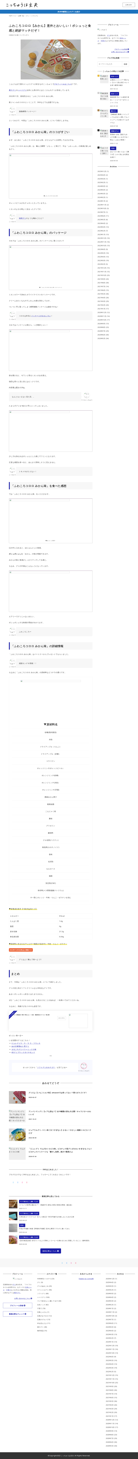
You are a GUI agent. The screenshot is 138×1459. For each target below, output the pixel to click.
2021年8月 (101, 283)
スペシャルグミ (42, 1290)
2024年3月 (101, 194)
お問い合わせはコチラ (119, 52)
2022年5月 (101, 253)
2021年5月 (101, 294)
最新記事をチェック (17, 1314)
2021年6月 (101, 290)
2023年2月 (101, 231)
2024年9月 (101, 186)
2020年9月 (101, 324)
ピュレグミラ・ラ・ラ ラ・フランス (25, 1043)
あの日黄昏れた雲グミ (20, 1046)
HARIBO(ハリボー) (44, 1279)
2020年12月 (102, 312)
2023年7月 (101, 212)
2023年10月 (102, 208)
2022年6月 (101, 249)
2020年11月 (102, 316)
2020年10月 (102, 320)
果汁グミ (12, 90)
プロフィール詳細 (120, 49)
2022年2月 (101, 264)
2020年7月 (101, 331)
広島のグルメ (42, 1319)
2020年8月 (101, 327)
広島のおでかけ (42, 1316)
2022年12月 (102, 238)
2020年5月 (101, 338)
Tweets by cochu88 (86, 1279)
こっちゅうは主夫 (67, 1456)
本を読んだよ (42, 1323)
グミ (108, 35)
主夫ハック (41, 1305)
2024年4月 (101, 190)
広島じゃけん (42, 1312)
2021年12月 (102, 268)
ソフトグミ (25, 35)
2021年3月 (101, 301)
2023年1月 (101, 234)
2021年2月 (101, 305)
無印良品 (40, 1331)
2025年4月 (101, 175)
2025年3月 (101, 179)
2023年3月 (101, 227)
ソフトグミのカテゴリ (46, 1067)
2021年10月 (102, 275)
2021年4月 (101, 298)
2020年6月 (101, 335)
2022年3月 (101, 260)
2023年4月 (101, 223)
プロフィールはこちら (63, 84)
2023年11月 (102, 205)
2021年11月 (102, 272)
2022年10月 (102, 246)
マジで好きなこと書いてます (47, 1301)
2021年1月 (101, 309)
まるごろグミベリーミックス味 (23, 1049)
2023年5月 (101, 220)
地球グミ (22, 218)
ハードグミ (22, 90)
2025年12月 (102, 171)
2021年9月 (101, 279)
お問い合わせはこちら (22, 1298)
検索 (125, 64)
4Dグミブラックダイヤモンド (23, 1052)
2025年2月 (101, 182)
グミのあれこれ (42, 1286)
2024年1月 (101, 201)
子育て (103, 41)
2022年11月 (102, 242)
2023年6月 (101, 216)
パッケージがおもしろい (41, 316)
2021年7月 (101, 286)
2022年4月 (101, 257)
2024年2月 (101, 197)
